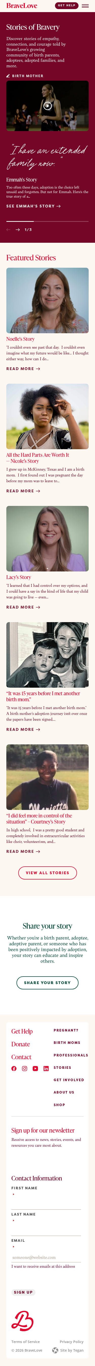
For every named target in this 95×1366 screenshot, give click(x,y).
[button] (8, 230)
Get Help (66, 5)
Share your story (47, 982)
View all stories (47, 872)
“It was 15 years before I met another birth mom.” (43, 696)
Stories (62, 1067)
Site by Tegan (72, 1350)
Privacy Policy (72, 1341)
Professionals (71, 1055)
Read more (21, 369)
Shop (59, 1105)
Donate (20, 1044)
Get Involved (69, 1080)
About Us (64, 1092)
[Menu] (85, 6)
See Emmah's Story (31, 206)
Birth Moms (67, 1043)
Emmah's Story (21, 179)
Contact (21, 1057)
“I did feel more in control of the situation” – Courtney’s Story (39, 818)
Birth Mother (28, 76)
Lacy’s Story (18, 577)
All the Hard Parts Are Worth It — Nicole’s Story (37, 457)
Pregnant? (66, 1030)
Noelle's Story (20, 338)
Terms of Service (25, 1341)
